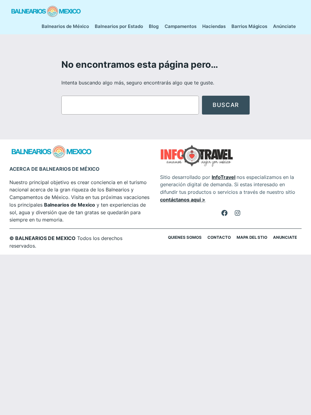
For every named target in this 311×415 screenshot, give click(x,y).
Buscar (226, 104)
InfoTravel (223, 177)
